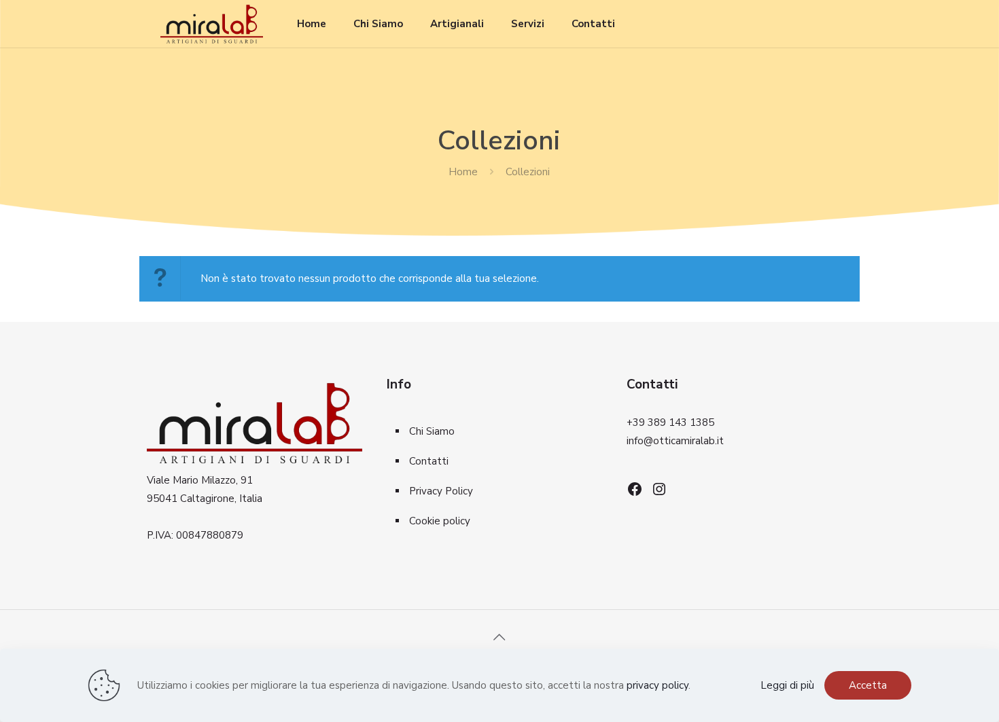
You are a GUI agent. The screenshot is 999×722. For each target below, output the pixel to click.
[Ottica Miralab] (212, 24)
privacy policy (657, 685)
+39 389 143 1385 (670, 422)
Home (463, 172)
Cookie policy (439, 521)
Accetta (868, 685)
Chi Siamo (432, 431)
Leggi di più (787, 685)
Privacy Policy (441, 491)
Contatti (429, 461)
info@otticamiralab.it (675, 441)
